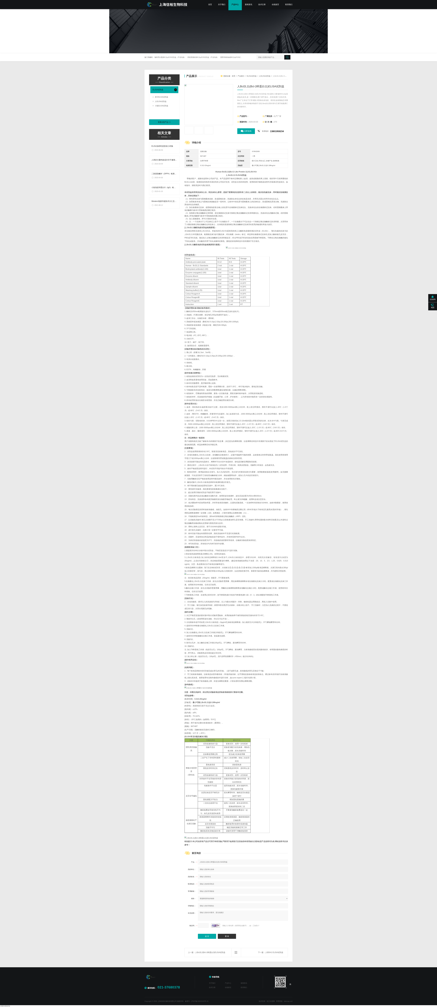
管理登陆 (279, 1001)
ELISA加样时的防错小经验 (162, 146)
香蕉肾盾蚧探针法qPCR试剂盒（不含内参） (203, 57)
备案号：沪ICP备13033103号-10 (196, 1001)
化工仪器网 (271, 1001)
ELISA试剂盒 (158, 90)
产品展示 (241, 76)
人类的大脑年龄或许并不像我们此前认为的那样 (170, 160)
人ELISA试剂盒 (160, 101)
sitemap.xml (288, 1001)
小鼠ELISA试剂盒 (161, 106)
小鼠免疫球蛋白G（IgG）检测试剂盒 (166, 187)
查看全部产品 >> (164, 122)
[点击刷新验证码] (215, 926)
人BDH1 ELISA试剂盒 (274, 952)
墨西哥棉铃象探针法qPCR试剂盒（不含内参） (236, 57)
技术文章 (262, 4)
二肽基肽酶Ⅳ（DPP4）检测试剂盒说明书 (168, 174)
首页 (210, 4)
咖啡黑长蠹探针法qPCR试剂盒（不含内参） (170, 57)
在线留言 (275, 4)
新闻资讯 (248, 4)
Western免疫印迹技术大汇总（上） (165, 201)
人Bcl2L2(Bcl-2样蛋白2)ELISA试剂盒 (210, 952)
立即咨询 (247, 131)
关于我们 (221, 4)
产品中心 (235, 4)
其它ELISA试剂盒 (161, 97)
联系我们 (288, 4)
